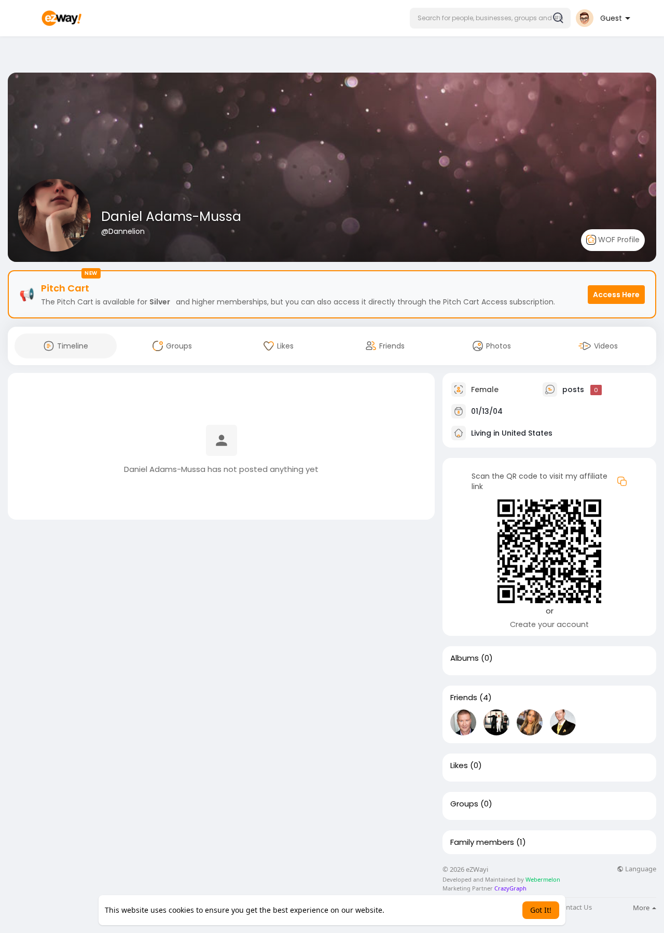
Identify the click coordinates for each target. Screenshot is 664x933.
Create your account (549, 624)
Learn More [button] (406, 910)
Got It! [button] (540, 910)
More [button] (642, 907)
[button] (490, 18)
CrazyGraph (510, 888)
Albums (464, 658)
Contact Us (575, 907)
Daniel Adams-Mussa (171, 216)
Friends (463, 697)
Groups (464, 804)
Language (640, 869)
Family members (482, 842)
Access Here (616, 294)
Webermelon (542, 879)
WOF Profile (618, 239)
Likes (459, 765)
